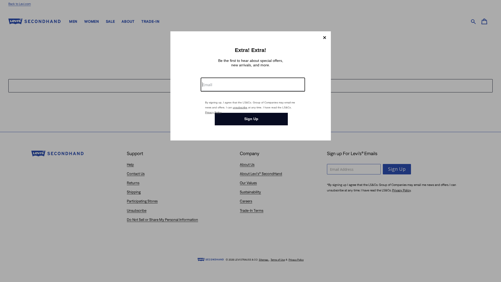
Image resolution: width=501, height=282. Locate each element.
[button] (324, 37)
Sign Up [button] (251, 119)
